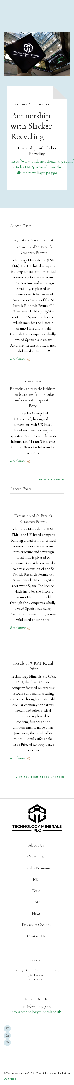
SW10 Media (10, 1079)
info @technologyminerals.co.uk (35, 1011)
